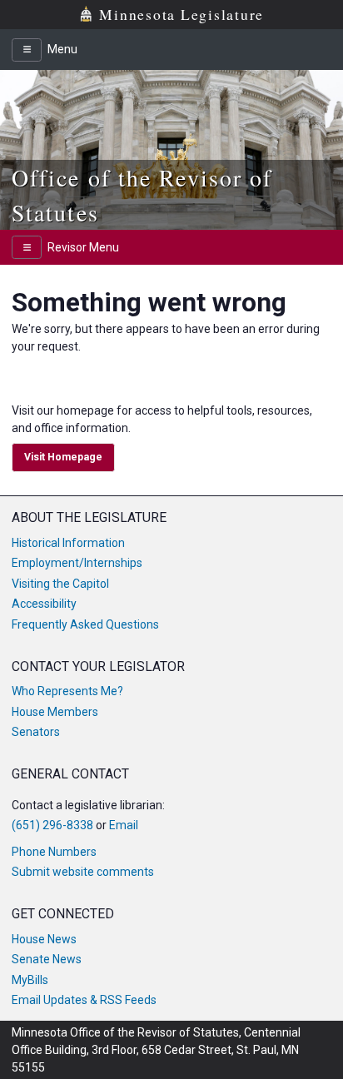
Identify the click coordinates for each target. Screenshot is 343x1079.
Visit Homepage (63, 457)
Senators (36, 731)
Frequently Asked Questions (85, 624)
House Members (55, 712)
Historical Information (68, 542)
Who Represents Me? (67, 691)
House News (44, 939)
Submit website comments (83, 871)
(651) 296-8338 (52, 825)
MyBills (30, 980)
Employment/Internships (77, 562)
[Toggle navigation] (27, 50)
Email (123, 825)
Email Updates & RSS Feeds (84, 1000)
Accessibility (44, 603)
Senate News (47, 959)
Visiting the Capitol (60, 583)
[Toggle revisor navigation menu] (27, 247)
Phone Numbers (54, 851)
